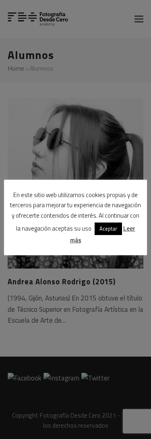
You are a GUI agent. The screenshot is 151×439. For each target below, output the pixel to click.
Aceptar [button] (108, 229)
